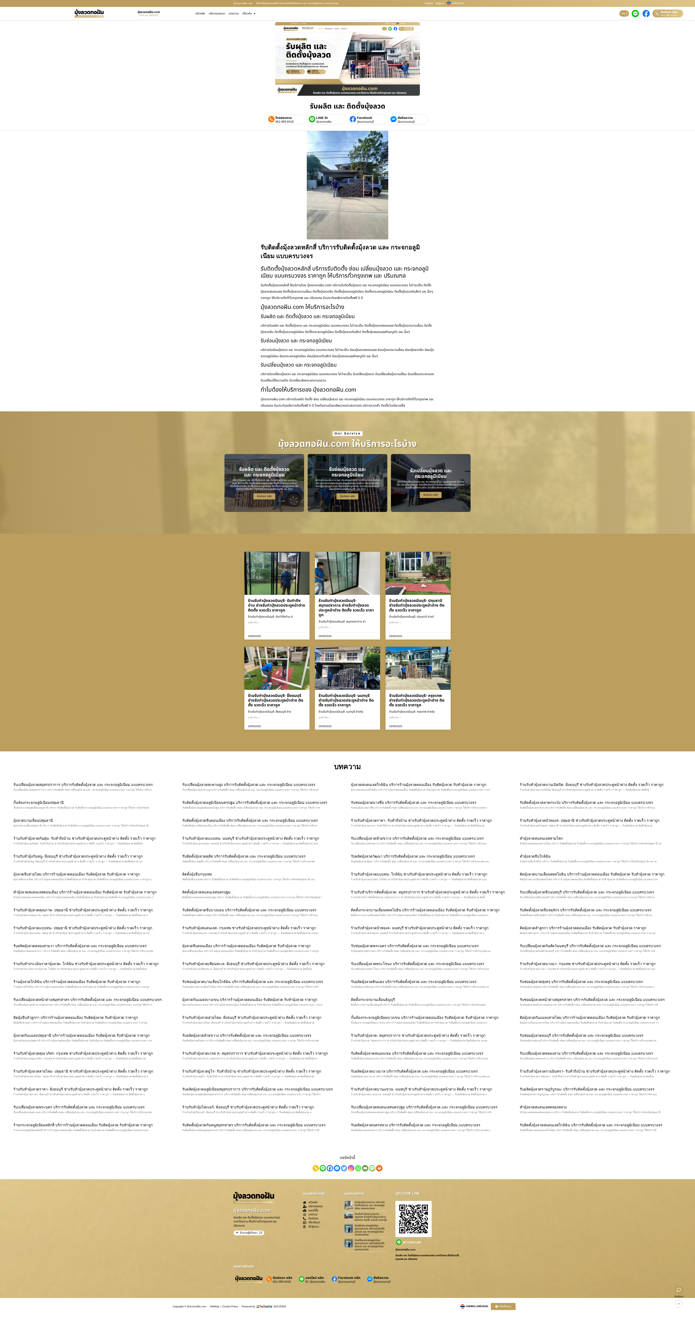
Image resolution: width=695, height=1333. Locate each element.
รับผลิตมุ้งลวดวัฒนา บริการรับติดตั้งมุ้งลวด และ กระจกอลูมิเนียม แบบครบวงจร (413, 856)
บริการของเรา (217, 13)
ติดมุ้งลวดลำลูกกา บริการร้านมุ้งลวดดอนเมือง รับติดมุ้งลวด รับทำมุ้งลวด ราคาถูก (583, 928)
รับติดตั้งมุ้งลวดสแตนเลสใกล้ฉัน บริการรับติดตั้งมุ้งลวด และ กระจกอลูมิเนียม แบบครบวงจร (591, 1125)
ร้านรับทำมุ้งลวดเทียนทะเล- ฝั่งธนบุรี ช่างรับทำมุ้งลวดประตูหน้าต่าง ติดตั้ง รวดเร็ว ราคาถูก (253, 964)
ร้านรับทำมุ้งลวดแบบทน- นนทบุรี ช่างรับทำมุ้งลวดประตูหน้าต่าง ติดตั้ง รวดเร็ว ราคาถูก (250, 838)
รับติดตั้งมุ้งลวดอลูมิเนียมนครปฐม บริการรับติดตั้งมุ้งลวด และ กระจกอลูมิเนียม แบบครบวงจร (254, 803)
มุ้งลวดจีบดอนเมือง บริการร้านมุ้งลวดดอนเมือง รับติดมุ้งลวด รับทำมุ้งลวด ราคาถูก (246, 946)
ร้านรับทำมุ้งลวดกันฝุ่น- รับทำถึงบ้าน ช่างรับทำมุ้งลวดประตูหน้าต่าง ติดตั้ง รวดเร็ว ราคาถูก (84, 838)
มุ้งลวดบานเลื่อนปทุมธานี (33, 820)
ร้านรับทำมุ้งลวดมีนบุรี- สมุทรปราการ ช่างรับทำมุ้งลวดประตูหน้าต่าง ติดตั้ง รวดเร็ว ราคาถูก (346, 608)
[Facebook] (330, 1168)
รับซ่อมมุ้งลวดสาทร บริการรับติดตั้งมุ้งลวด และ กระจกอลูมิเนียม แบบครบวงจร (370, 1205)
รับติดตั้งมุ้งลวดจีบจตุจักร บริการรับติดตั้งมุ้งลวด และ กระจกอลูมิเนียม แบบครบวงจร (586, 910)
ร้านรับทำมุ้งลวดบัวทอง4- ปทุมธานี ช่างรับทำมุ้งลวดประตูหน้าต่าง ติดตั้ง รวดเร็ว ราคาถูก (589, 820)
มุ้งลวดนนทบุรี (365, 121)
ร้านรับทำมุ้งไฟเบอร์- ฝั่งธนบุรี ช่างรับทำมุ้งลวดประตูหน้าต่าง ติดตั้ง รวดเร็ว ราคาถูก (248, 1107)
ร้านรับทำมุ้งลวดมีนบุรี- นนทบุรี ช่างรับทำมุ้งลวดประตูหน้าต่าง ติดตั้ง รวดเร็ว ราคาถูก (346, 700)
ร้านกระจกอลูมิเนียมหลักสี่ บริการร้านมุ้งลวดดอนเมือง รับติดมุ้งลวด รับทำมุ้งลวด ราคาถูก (83, 1125)
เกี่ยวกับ (247, 13)
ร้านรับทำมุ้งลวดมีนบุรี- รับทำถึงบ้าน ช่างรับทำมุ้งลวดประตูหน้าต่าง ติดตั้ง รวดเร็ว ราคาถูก (276, 605)
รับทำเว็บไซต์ (279, 1306)
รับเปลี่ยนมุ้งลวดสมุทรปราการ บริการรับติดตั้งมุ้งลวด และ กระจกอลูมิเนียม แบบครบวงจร (83, 785)
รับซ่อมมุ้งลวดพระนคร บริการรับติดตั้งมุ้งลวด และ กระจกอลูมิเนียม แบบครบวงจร (415, 946)
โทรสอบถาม (283, 117)
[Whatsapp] (358, 1168)
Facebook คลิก (349, 1277)
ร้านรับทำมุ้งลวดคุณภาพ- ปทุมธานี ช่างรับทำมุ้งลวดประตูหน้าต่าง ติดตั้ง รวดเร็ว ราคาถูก (83, 910)
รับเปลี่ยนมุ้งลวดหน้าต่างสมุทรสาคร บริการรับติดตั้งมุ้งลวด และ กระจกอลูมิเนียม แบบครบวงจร (87, 1000)
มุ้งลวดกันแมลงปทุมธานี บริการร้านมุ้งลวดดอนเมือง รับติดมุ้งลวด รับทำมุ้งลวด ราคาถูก (81, 1035)
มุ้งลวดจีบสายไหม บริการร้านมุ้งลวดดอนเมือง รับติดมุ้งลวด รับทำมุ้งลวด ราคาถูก (76, 874)
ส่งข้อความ (405, 117)
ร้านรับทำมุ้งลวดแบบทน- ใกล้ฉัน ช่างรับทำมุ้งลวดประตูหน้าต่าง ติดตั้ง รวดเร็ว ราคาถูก (419, 874)
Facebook (364, 117)
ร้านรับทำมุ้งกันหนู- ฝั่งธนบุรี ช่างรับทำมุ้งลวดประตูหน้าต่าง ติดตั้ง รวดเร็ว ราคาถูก (78, 856)
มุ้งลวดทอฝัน (324, 121)
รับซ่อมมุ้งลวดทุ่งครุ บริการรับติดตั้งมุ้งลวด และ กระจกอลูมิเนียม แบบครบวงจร (581, 982)
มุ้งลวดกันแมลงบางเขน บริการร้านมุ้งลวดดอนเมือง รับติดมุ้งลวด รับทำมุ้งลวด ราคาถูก (249, 1000)
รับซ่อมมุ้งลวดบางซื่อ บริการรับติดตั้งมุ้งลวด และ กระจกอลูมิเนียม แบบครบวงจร (413, 803)
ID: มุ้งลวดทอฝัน (315, 1281)
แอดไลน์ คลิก (314, 1277)
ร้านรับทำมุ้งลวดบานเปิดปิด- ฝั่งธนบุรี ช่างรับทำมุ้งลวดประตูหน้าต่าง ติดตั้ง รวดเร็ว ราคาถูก (592, 785)
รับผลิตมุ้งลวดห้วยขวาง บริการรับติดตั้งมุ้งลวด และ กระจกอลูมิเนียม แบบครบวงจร (246, 1035)
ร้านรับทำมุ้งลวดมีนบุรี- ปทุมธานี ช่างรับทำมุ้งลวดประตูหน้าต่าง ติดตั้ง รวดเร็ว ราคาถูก (417, 605)
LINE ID (322, 117)
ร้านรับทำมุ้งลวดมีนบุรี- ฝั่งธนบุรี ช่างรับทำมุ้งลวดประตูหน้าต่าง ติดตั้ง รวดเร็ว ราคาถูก (275, 700)
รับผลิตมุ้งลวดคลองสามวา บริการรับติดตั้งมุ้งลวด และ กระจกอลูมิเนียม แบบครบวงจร (80, 946)
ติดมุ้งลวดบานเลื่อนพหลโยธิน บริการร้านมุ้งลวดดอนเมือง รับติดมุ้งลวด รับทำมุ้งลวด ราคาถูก (592, 874)
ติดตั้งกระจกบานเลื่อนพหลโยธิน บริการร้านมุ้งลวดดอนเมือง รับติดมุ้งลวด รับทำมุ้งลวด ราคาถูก (425, 910)
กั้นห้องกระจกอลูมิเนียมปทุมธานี (38, 803)
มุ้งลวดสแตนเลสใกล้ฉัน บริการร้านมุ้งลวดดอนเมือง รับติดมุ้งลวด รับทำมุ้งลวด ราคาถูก (418, 785)
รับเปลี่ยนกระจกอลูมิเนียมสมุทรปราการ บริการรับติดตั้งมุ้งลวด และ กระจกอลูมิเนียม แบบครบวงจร (370, 1244)
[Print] (379, 1168)
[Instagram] (351, 1168)
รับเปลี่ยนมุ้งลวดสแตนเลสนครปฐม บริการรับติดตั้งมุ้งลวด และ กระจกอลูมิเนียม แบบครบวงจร (424, 1107)
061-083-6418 (669, 15)
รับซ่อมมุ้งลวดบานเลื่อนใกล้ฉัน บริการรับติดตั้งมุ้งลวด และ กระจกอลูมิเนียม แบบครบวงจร (252, 982)
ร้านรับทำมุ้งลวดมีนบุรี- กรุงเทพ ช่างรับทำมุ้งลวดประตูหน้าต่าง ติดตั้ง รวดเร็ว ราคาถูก (417, 700)
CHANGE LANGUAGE (477, 1306)
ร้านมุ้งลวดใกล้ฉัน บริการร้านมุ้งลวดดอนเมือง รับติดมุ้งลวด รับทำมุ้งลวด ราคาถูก (76, 982)
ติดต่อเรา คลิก (669, 12)
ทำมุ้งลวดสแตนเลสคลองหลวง (543, 1107)
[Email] (365, 1168)
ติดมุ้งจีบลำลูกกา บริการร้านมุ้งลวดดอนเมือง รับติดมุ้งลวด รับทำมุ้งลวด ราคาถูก (75, 1018)
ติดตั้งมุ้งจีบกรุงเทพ (197, 874)
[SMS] (372, 1168)
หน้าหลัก (200, 13)
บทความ (234, 13)
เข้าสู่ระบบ (440, 3)
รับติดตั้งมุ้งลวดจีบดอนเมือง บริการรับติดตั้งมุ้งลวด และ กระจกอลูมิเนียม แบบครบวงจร (250, 820)
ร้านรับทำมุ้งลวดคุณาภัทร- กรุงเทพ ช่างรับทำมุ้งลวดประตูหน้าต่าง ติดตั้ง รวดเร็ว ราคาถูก (83, 1053)
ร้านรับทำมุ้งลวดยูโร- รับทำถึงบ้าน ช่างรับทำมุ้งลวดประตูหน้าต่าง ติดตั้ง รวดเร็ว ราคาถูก (251, 1071)
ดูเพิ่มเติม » (254, 622)
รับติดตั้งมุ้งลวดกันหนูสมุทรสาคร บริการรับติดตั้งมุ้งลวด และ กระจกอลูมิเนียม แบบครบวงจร (254, 1125)
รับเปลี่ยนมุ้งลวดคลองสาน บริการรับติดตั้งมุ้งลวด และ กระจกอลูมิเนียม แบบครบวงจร (586, 1053)
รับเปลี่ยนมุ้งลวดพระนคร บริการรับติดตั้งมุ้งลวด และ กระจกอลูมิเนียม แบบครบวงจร (79, 1107)
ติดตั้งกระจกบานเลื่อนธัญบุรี (373, 1000)
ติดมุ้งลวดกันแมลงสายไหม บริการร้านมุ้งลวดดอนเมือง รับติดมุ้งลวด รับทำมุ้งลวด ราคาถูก (590, 1018)
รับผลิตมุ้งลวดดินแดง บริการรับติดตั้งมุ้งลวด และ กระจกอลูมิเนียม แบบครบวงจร (414, 982)
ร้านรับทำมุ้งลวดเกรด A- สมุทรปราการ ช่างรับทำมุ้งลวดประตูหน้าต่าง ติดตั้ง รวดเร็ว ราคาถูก (255, 1053)
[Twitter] (344, 1168)
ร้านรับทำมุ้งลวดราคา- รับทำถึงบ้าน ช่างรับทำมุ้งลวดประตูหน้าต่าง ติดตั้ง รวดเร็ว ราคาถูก (421, 820)
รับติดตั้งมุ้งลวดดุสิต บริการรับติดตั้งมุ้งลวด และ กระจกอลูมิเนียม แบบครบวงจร (244, 856)
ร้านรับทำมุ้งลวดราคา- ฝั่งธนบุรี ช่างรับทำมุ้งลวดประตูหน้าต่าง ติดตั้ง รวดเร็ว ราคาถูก (80, 1089)
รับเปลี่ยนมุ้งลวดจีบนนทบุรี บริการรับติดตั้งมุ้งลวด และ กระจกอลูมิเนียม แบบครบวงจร (587, 892)
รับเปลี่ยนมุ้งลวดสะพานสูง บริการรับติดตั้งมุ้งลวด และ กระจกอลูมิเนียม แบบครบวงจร (248, 785)
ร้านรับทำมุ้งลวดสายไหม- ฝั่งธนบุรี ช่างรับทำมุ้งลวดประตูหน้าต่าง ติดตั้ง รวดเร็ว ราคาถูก (251, 1018)
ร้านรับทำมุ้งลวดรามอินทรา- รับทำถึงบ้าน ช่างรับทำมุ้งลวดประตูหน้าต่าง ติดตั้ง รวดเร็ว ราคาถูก (595, 1071)
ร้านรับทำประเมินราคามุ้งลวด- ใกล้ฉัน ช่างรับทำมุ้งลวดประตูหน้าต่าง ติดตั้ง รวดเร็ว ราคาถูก (86, 964)
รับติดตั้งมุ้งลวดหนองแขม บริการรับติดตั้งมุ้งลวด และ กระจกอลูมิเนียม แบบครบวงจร (417, 1053)
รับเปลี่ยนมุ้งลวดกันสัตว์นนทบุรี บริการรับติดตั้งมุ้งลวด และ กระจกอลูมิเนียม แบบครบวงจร (590, 946)
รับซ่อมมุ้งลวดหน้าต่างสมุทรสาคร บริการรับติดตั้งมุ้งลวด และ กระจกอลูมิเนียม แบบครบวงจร (592, 1000)
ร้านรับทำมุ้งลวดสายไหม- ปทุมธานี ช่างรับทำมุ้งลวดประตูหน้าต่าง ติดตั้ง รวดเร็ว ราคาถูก (83, 1071)
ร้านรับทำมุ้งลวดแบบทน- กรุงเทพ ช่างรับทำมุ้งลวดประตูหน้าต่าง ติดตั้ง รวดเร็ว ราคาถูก (371, 1217)
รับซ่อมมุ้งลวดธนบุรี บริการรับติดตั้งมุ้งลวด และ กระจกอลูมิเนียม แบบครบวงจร (581, 1035)
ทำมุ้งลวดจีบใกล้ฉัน (535, 856)
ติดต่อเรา (429, 3)
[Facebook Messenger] (337, 1168)
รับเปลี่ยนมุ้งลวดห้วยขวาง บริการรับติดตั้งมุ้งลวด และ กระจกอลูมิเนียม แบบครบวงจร (417, 838)
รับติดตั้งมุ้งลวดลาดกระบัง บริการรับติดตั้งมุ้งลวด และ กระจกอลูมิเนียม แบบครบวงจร (586, 803)
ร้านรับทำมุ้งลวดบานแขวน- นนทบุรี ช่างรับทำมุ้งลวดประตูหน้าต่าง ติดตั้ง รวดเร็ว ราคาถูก (421, 1089)
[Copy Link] (316, 1168)
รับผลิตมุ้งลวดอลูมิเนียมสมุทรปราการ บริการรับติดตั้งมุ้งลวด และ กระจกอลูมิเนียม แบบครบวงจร (257, 1089)
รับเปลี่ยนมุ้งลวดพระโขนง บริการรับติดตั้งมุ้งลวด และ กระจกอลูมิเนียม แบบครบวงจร (417, 964)
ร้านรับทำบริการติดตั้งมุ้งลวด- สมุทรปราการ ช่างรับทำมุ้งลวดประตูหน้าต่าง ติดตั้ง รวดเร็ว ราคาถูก (428, 892)
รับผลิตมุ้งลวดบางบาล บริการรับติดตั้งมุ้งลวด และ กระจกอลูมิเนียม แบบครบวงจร (414, 1071)
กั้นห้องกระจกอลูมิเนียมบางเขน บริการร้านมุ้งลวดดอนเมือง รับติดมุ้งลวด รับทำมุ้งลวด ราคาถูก (424, 1018)
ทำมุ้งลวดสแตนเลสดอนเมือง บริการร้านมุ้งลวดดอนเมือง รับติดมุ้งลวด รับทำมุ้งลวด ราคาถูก (85, 892)
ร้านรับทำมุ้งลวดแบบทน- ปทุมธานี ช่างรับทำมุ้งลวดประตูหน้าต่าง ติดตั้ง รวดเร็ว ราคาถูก (82, 928)
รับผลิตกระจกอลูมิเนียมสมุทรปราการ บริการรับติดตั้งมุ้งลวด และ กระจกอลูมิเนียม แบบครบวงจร (370, 1230)
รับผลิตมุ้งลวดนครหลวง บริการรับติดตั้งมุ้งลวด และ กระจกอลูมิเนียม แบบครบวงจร (415, 1125)
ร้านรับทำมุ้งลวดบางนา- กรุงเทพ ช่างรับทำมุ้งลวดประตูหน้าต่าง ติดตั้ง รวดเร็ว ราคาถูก (588, 964)
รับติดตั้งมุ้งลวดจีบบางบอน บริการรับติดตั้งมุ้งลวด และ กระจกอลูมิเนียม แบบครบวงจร (249, 910)
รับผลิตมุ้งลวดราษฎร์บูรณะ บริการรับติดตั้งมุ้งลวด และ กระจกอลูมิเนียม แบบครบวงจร (587, 1089)
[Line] (323, 1168)
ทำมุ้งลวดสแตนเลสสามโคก (541, 838)
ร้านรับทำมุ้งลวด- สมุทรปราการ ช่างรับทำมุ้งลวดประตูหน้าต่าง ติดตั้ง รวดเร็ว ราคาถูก (418, 1035)
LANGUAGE (458, 3)
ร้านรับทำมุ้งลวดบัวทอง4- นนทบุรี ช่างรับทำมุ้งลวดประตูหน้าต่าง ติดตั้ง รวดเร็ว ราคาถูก (419, 928)
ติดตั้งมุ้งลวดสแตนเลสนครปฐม (206, 892)
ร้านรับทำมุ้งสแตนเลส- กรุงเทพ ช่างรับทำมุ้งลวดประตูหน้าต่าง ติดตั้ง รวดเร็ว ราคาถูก (249, 928)
